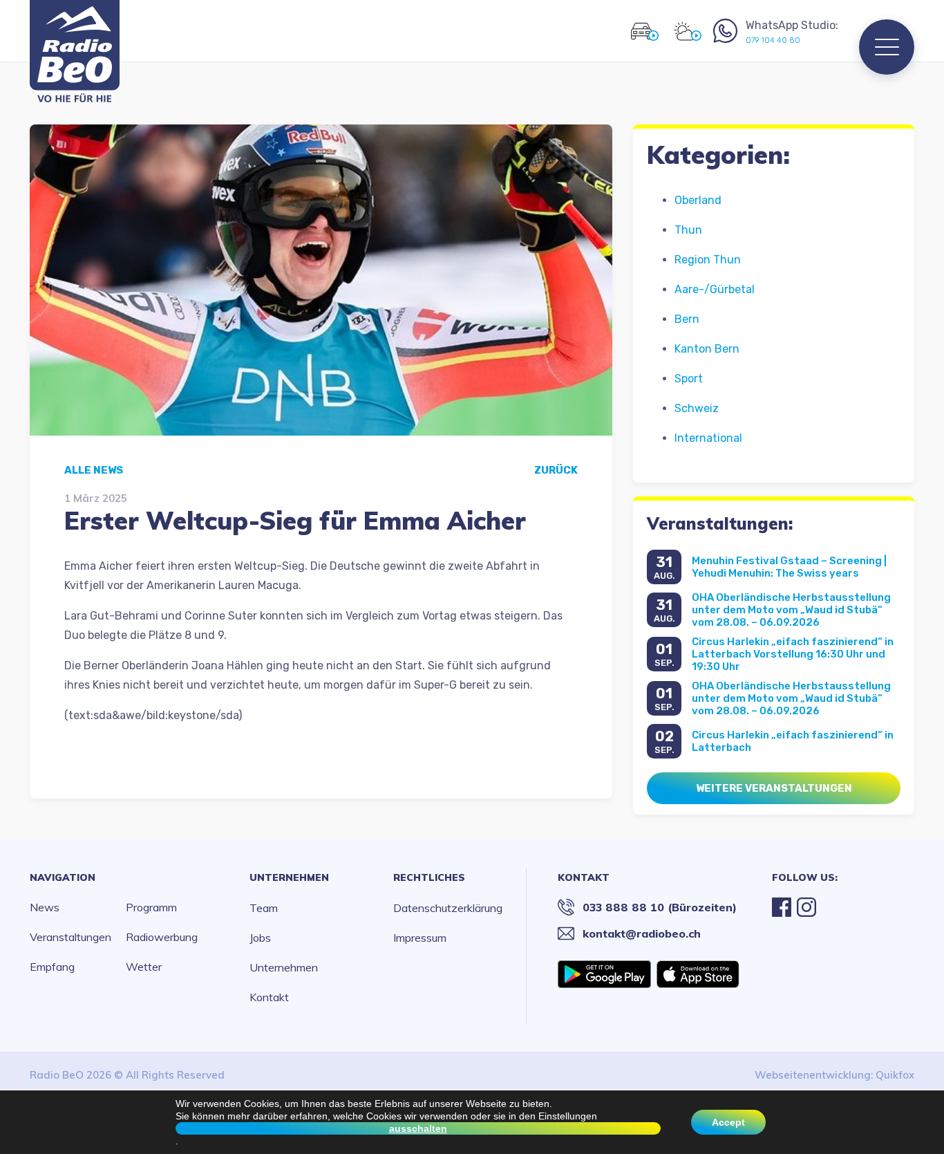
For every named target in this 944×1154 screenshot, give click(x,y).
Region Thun (707, 259)
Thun (688, 229)
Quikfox (895, 1074)
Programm (151, 907)
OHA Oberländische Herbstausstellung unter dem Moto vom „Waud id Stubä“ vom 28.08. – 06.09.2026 (791, 610)
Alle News (93, 470)
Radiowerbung (162, 937)
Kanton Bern (706, 348)
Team (263, 908)
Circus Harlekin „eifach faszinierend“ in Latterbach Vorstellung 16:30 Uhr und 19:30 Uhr (793, 654)
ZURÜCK (556, 470)
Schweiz (696, 408)
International (708, 438)
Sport (688, 378)
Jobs (260, 937)
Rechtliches (429, 877)
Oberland (697, 200)
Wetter (144, 967)
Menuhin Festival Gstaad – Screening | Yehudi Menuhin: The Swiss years (789, 567)
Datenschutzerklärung (447, 908)
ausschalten (418, 1128)
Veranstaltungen (70, 937)
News (44, 907)
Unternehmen (289, 877)
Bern (686, 319)
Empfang (52, 967)
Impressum (419, 937)
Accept (728, 1122)
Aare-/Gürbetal (714, 289)
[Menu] (886, 47)
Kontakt (269, 997)
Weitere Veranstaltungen (774, 788)
